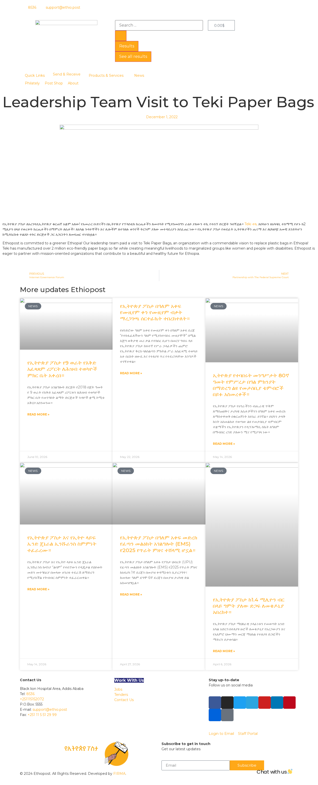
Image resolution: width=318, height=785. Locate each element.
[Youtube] (264, 702)
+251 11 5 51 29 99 (42, 714)
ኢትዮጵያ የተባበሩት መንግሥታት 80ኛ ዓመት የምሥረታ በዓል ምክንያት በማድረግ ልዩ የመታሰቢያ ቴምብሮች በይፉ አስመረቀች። (251, 384)
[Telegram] (252, 702)
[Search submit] (120, 36)
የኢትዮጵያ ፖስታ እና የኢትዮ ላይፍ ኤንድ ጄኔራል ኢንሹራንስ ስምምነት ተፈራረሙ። (61, 543)
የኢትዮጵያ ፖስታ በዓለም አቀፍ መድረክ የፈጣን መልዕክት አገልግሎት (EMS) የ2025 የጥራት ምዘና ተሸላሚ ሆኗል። (158, 543)
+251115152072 (32, 699)
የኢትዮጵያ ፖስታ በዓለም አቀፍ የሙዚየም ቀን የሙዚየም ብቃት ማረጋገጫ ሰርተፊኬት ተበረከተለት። (155, 312)
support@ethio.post (50, 709)
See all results (133, 56)
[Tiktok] (227, 715)
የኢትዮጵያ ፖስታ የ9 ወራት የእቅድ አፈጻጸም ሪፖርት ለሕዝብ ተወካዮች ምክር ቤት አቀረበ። (62, 369)
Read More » (38, 414)
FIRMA (119, 773)
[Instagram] (227, 702)
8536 (30, 694)
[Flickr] (215, 715)
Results (126, 46)
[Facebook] (215, 702)
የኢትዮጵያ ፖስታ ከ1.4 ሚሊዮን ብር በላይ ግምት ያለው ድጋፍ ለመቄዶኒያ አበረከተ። (248, 606)
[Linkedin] (277, 702)
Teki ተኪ (250, 224)
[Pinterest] (289, 702)
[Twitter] (240, 702)
